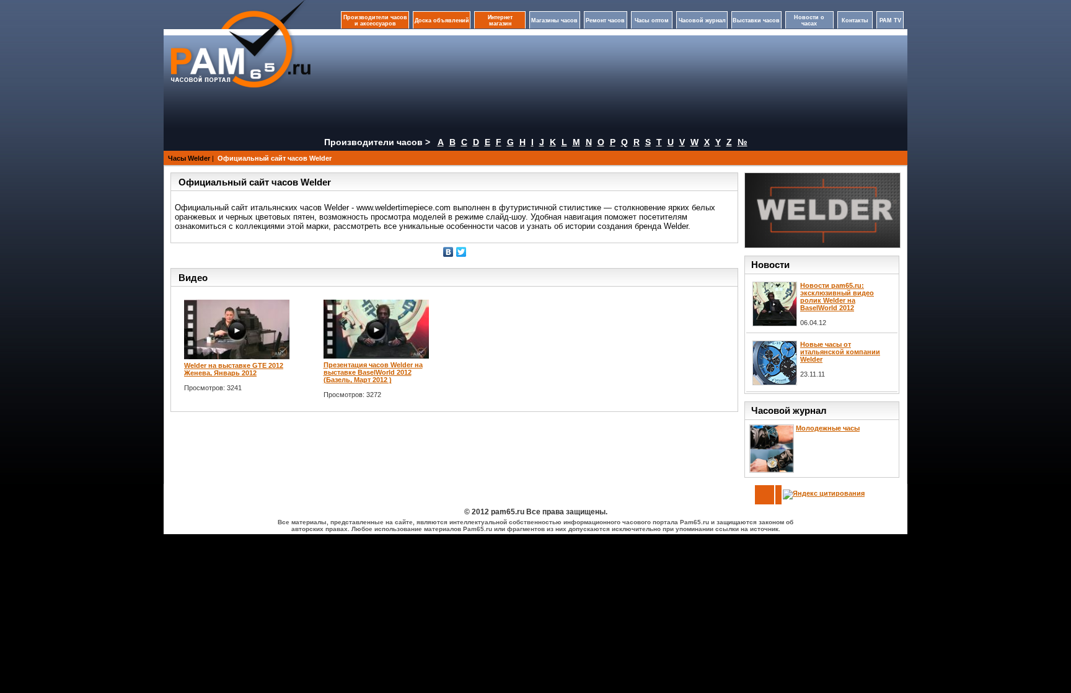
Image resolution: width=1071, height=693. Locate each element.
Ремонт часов (605, 20)
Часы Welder (189, 158)
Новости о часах (809, 20)
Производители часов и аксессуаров (375, 20)
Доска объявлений (442, 20)
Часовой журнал (702, 20)
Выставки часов (756, 20)
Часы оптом (652, 20)
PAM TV (890, 20)
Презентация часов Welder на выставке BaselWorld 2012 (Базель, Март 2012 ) (373, 372)
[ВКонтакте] (448, 252)
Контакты (855, 20)
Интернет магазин (500, 20)
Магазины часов (554, 20)
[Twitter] (461, 252)
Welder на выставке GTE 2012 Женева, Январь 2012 (233, 369)
